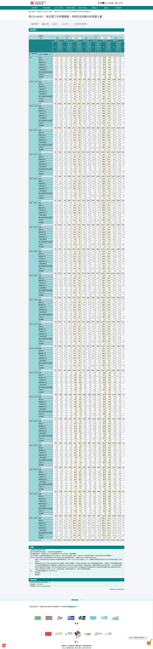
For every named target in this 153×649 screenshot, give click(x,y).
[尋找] (99, 3)
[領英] (103, 3)
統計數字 (35, 8)
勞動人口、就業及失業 (54, 11)
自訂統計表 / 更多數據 (80, 24)
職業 (76, 11)
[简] (122, 3)
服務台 (106, 8)
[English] (120, 3)
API (56, 24)
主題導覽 (39, 11)
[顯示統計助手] (112, 3)
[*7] (66, 72)
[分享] (105, 3)
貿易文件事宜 (82, 8)
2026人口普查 (58, 8)
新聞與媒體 (46, 8)
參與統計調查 (70, 8)
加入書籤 (46, 24)
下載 (66, 24)
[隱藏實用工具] (110, 3)
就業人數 (88, 11)
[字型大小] (114, 3)
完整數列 (35, 24)
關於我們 (118, 8)
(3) (50, 54)
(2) (49, 54)
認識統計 (94, 8)
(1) (60, 40)
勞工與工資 (45, 11)
